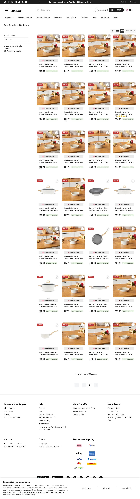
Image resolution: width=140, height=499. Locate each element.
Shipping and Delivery (47, 417)
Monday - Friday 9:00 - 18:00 (15, 447)
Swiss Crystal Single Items (19, 25)
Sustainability (78, 414)
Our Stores (8, 411)
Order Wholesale (79, 411)
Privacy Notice (113, 408)
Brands (7, 414)
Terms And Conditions (116, 414)
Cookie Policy (113, 411)
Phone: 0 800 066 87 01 (13, 443)
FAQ (40, 411)
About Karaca (9, 408)
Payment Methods (46, 414)
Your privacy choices (12, 417)
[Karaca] (13, 10)
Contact (42, 408)
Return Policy (44, 424)
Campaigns (43, 443)
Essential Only (126, 488)
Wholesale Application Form (84, 408)
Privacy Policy (30, 495)
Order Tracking (44, 421)
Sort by (129, 31)
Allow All (106, 488)
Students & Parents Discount (50, 447)
